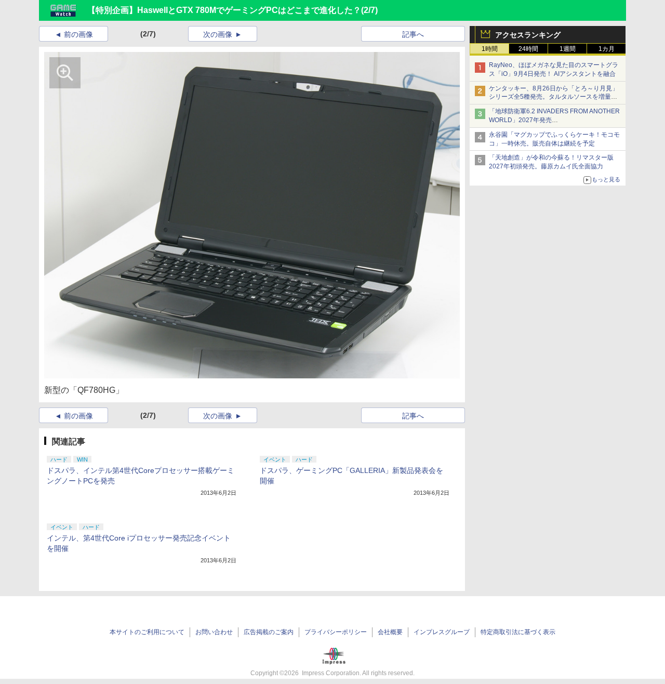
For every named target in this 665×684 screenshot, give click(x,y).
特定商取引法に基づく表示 (518, 632)
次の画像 (217, 34)
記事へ (413, 34)
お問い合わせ (214, 632)
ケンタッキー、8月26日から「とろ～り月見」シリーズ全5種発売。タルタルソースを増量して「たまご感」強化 (553, 97)
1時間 (490, 48)
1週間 (568, 48)
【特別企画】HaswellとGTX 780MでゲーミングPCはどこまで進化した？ (224, 10)
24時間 (528, 48)
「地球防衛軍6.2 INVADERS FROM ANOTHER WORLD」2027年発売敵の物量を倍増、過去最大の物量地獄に (554, 120)
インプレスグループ (442, 632)
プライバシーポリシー (335, 632)
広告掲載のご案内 (269, 632)
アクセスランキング (528, 35)
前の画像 (78, 34)
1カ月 (606, 48)
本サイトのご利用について (147, 632)
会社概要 (390, 632)
